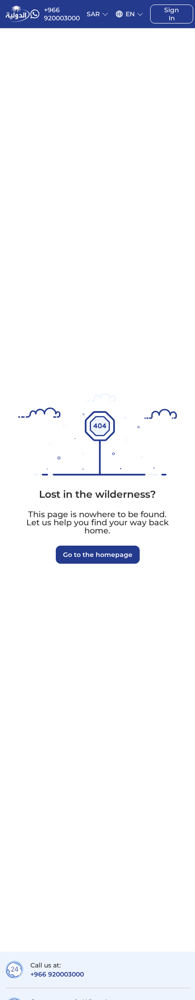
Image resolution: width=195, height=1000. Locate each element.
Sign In (171, 14)
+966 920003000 (57, 974)
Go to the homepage (97, 555)
